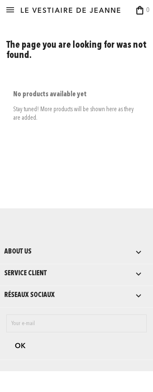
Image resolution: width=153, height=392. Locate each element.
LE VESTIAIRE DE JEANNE (71, 11)
